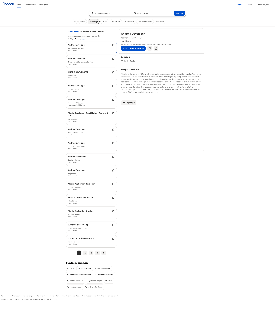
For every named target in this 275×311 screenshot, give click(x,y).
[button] (76, 44)
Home (19, 5)
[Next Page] (103, 253)
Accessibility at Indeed (21, 299)
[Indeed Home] (8, 3)
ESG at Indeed (91, 296)
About (78, 296)
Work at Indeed (61, 296)
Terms (55, 299)
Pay (75, 21)
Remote (82, 21)
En (250, 5)
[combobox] (111, 13)
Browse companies (29, 296)
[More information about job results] (98, 36)
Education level (129, 21)
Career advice (6, 296)
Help (83, 296)
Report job (130, 102)
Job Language (116, 21)
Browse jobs (16, 296)
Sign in (240, 5)
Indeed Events (49, 296)
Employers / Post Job (264, 5)
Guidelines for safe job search (107, 296)
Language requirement (145, 21)
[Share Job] (156, 48)
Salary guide (43, 5)
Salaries (40, 296)
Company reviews (30, 5)
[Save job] (149, 48)
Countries (71, 296)
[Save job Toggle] (113, 45)
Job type (104, 21)
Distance (93, 21)
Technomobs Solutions (130, 38)
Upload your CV (73, 31)
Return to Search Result (190, 30)
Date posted (160, 21)
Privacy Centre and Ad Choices (40, 299)
